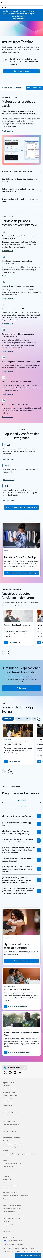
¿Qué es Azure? (7, 1085)
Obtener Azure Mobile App (16, 1068)
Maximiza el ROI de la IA (9, 1131)
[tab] (8, 719)
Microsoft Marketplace (9, 1166)
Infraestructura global (9, 1092)
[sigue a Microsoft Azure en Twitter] (5, 1072)
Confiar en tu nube (8, 1099)
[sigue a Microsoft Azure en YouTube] (20, 1072)
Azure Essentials (7, 1102)
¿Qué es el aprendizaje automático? (12, 1215)
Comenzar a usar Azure (9, 1089)
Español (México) (10, 1237)
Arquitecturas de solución (9, 1147)
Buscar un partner (7, 1170)
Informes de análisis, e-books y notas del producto (16, 1195)
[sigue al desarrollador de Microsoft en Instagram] (10, 1072)
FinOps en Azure (7, 1128)
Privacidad (24, 1248)
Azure (4, 7)
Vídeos (4, 1199)
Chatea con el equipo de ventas (29, 1255)
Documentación (7, 1179)
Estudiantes (6, 1189)
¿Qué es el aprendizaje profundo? (12, 1218)
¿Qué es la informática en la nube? (12, 1208)
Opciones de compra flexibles (11, 1124)
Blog (4, 1182)
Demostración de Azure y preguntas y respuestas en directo (19, 1154)
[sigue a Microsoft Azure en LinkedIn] (15, 1072)
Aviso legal (32, 1248)
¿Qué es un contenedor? (9, 1228)
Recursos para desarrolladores (11, 1186)
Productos (5, 1115)
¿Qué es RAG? (6, 1231)
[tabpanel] (21, 748)
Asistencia (5, 1150)
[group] (18, 627)
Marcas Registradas (8, 1251)
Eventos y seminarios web (10, 1192)
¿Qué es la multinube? (9, 1211)
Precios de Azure (7, 1118)
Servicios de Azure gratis (9, 1121)
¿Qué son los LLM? (8, 1224)
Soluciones (5, 1140)
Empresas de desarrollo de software (12, 1163)
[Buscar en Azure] (2, 2)
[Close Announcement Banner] (38, 11)
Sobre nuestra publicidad (21, 1251)
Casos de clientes (7, 1105)
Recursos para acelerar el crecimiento (13, 1144)
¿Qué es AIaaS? (7, 1221)
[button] (12, 87)
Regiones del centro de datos (10, 1095)
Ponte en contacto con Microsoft (11, 1248)
